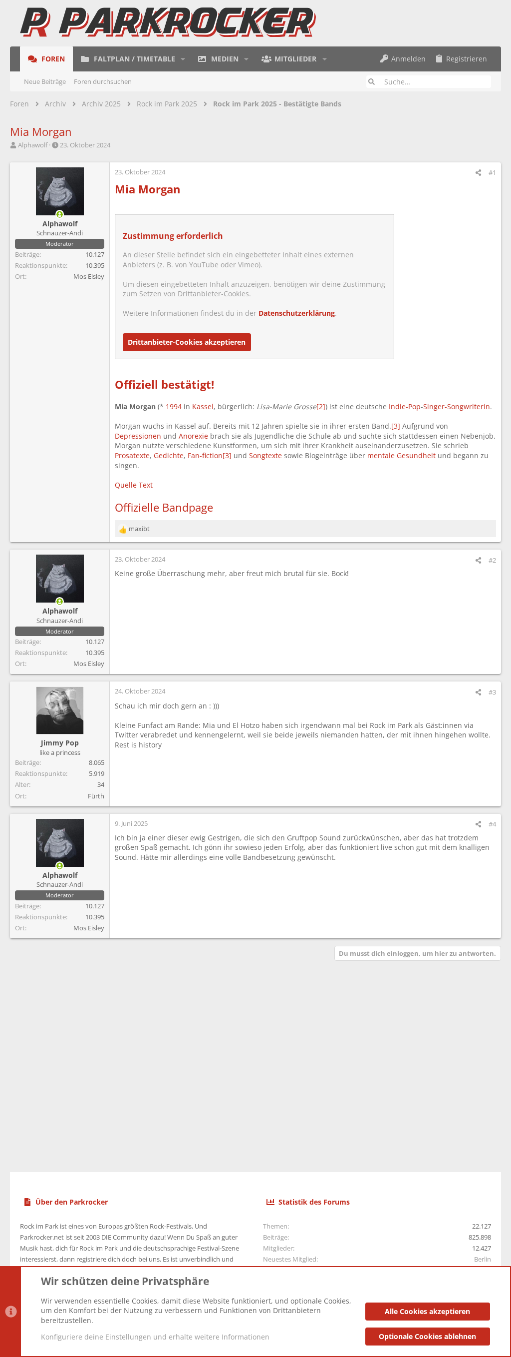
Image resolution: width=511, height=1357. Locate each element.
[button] (183, 58)
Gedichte (169, 455)
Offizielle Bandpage (164, 507)
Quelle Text (134, 485)
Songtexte (265, 455)
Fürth (96, 795)
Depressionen (138, 436)
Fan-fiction (205, 455)
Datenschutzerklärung (296, 313)
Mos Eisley (88, 276)
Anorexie (193, 436)
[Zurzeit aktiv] (59, 214)
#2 (492, 560)
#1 (492, 172)
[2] (320, 406)
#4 (492, 823)
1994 (174, 406)
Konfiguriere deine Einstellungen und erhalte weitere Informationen (155, 1337)
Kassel (203, 406)
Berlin (482, 1259)
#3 (492, 691)
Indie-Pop (405, 406)
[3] (395, 426)
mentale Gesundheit (401, 455)
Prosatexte (132, 455)
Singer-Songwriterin (456, 406)
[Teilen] (478, 172)
